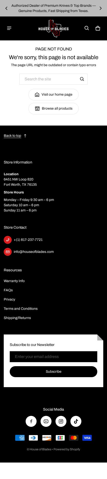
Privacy (9, 299)
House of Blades (40, 449)
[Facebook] (31, 421)
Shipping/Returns (17, 318)
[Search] (82, 79)
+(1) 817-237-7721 (28, 240)
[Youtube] (46, 421)
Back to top (12, 136)
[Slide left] (6, 8)
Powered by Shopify (67, 449)
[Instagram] (60, 421)
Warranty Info (14, 281)
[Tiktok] (75, 421)
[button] (86, 28)
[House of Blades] (53, 28)
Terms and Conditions (21, 309)
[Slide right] (100, 8)
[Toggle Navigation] (9, 28)
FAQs (8, 290)
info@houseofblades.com (34, 252)
